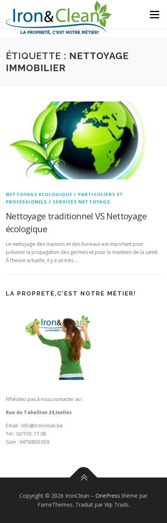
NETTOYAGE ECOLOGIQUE (39, 194)
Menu (154, 14)
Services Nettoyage (81, 202)
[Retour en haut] (83, 477)
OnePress (108, 495)
